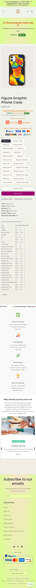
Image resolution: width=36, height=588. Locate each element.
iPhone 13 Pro (7, 175)
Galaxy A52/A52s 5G (8, 282)
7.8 (21, 239)
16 (16, 230)
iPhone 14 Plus (19, 179)
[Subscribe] (30, 496)
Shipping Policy (8, 523)
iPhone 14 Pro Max (23, 182)
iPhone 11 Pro (7, 160)
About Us (6, 511)
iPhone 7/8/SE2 (6, 251)
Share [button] (5, 294)
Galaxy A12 (5, 270)
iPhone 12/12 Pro (6, 249)
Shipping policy (12, 583)
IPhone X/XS (5, 232)
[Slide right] (22, 94)
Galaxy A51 (5, 280)
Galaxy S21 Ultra (6, 263)
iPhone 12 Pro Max (22, 167)
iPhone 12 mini (18, 164)
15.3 (16, 237)
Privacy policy (20, 580)
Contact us (7, 515)
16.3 (16, 258)
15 (16, 254)
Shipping (12, 115)
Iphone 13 (4, 254)
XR (2, 237)
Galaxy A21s (5, 273)
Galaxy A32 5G (6, 277)
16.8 (16, 275)
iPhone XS (17, 152)
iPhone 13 (6, 171)
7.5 (21, 254)
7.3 (21, 232)
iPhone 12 (6, 164)
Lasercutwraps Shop (17, 578)
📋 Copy (22, 35)
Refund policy (7, 535)
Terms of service (29, 580)
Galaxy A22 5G (6, 275)
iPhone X (21, 148)
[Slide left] (14, 94)
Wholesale (6, 539)
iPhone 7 (6, 141)
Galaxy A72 (5, 289)
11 (1, 239)
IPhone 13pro (5, 256)
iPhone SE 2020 (8, 148)
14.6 (16, 232)
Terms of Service (9, 527)
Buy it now (18, 193)
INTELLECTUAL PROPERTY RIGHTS (13, 531)
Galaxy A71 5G (6, 287)
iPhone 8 (6, 145)
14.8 (16, 249)
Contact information (23, 583)
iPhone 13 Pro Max (22, 175)
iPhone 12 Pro (7, 167)
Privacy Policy (7, 519)
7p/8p (3, 230)
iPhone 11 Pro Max (22, 160)
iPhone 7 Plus (17, 141)
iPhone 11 (20, 156)
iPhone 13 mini (18, 171)
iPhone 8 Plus (17, 145)
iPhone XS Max (8, 156)
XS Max (3, 235)
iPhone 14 (6, 179)
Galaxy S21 (4, 261)
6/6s (2, 228)
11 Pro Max (4, 244)
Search (5, 507)
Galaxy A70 (5, 285)
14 (16, 228)
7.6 (21, 263)
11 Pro (3, 242)
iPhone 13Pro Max (7, 258)
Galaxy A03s (5, 268)
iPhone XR (6, 152)
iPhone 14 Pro (7, 182)
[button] (3, 11)
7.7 (21, 237)
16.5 (16, 263)
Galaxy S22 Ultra (6, 266)
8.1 (21, 258)
